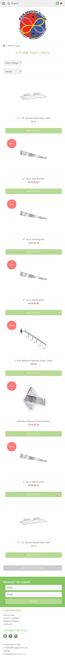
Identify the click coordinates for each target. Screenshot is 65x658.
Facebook (10, 636)
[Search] (9, 3)
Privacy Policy (9, 615)
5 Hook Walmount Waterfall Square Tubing (33, 361)
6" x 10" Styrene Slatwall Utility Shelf (33, 118)
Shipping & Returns (11, 621)
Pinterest (5, 636)
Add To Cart (33, 131)
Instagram (16, 636)
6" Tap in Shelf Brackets (33, 482)
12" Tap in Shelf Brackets (33, 179)
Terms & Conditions (11, 618)
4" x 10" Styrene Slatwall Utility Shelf (33, 542)
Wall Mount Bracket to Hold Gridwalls (33, 421)
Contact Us (7, 624)
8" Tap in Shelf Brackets (33, 300)
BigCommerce (19, 654)
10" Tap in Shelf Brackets (33, 239)
